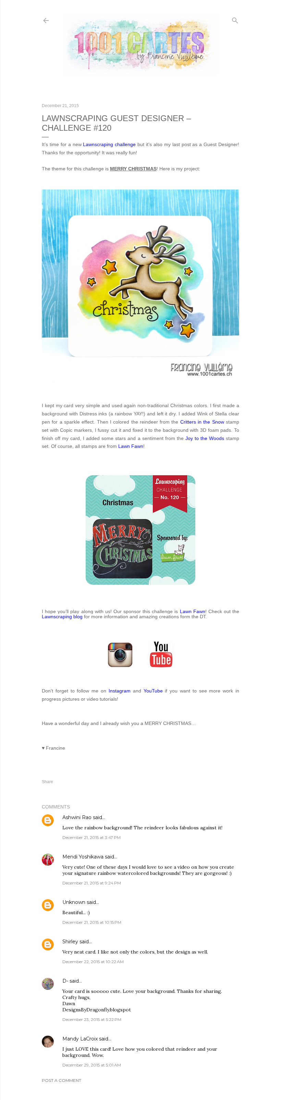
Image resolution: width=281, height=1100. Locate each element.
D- (65, 981)
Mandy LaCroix (80, 1039)
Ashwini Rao (76, 817)
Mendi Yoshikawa (82, 857)
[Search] (235, 19)
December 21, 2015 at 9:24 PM (91, 882)
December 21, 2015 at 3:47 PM (91, 837)
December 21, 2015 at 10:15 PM (91, 922)
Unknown (73, 902)
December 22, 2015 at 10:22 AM (93, 961)
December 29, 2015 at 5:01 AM (91, 1064)
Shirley (70, 942)
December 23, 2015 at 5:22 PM (91, 1019)
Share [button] (47, 781)
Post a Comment (61, 1080)
